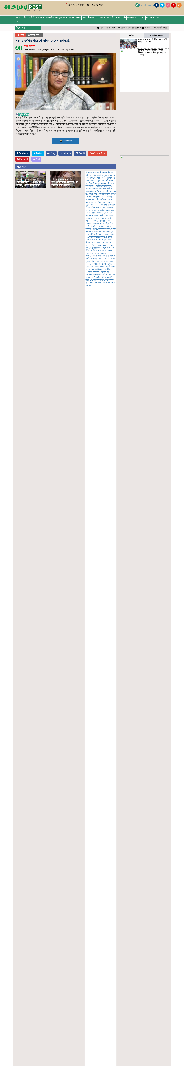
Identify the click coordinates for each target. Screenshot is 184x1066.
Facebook (23, 153)
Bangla (150, 5)
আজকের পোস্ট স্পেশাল (136, 17)
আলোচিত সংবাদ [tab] (156, 35)
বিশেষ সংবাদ (100, 17)
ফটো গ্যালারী (121, 17)
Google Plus (99, 153)
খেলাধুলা (58, 17)
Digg (52, 153)
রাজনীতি (31, 17)
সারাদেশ (39, 17)
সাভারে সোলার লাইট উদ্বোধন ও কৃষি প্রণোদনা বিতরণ (111, 27)
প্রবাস (84, 17)
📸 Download (66, 140)
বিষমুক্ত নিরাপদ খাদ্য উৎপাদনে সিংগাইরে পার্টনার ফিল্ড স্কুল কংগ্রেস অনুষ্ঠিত (152, 52)
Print (37, 159)
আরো (159, 17)
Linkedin (66, 153)
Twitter (38, 153)
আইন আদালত (68, 17)
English (142, 5)
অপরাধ (78, 17)
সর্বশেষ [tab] (132, 35)
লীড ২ (38, 35)
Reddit (81, 153)
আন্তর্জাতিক (50, 17)
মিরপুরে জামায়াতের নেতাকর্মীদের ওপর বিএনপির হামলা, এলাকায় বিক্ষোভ (30, 182)
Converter (150, 17)
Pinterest (23, 159)
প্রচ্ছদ (18, 17)
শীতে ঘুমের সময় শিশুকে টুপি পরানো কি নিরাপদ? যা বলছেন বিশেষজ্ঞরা (65, 182)
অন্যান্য (18, 21)
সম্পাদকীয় (111, 17)
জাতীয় (24, 17)
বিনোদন (91, 17)
